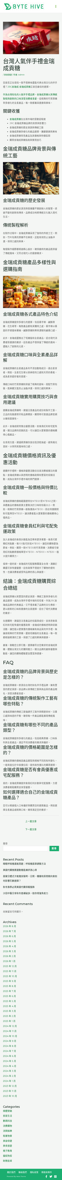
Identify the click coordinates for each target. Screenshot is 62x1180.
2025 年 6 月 (9, 996)
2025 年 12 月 (10, 966)
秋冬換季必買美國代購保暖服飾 (19, 887)
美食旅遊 (8, 75)
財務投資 (7, 1160)
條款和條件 (46, 1172)
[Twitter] (51, 1176)
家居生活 (7, 1115)
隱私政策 (34, 1172)
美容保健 (7, 1141)
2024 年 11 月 (10, 1031)
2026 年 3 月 (9, 951)
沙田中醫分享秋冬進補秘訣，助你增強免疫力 (25, 893)
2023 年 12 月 (10, 1086)
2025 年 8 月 (9, 986)
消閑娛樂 (7, 1131)
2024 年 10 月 (10, 1036)
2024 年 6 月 (9, 1056)
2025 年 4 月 (9, 1006)
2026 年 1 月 (9, 961)
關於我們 (11, 1172)
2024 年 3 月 (9, 1071)
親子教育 (7, 1150)
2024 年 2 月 (9, 1076)
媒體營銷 (7, 1111)
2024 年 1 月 (9, 1081)
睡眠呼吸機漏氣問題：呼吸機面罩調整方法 (24, 863)
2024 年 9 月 (9, 1041)
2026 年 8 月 (9, 926)
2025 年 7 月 (9, 991)
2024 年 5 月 (9, 1061)
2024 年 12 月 (10, 1026)
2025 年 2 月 (9, 1016)
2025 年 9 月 (9, 981)
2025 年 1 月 (9, 1021)
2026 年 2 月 (9, 956)
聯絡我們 (23, 1172)
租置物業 (7, 1136)
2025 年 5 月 (9, 1001)
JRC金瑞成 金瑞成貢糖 (19, 86)
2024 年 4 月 (9, 1066)
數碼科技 (7, 1120)
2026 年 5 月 (9, 941)
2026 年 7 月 (9, 931)
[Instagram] (55, 1176)
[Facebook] (46, 1176)
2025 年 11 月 (9, 971)
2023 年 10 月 (10, 1096)
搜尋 (5, 843)
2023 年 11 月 (9, 1091)
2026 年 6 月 (9, 936)
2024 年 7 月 (9, 1051)
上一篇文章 (31, 821)
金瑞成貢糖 (15, 119)
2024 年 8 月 (9, 1046)
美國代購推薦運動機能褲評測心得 (20, 870)
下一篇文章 (31, 829)
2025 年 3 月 (9, 1011)
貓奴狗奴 (7, 1155)
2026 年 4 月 (9, 946)
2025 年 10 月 (10, 976)
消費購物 (7, 1126)
